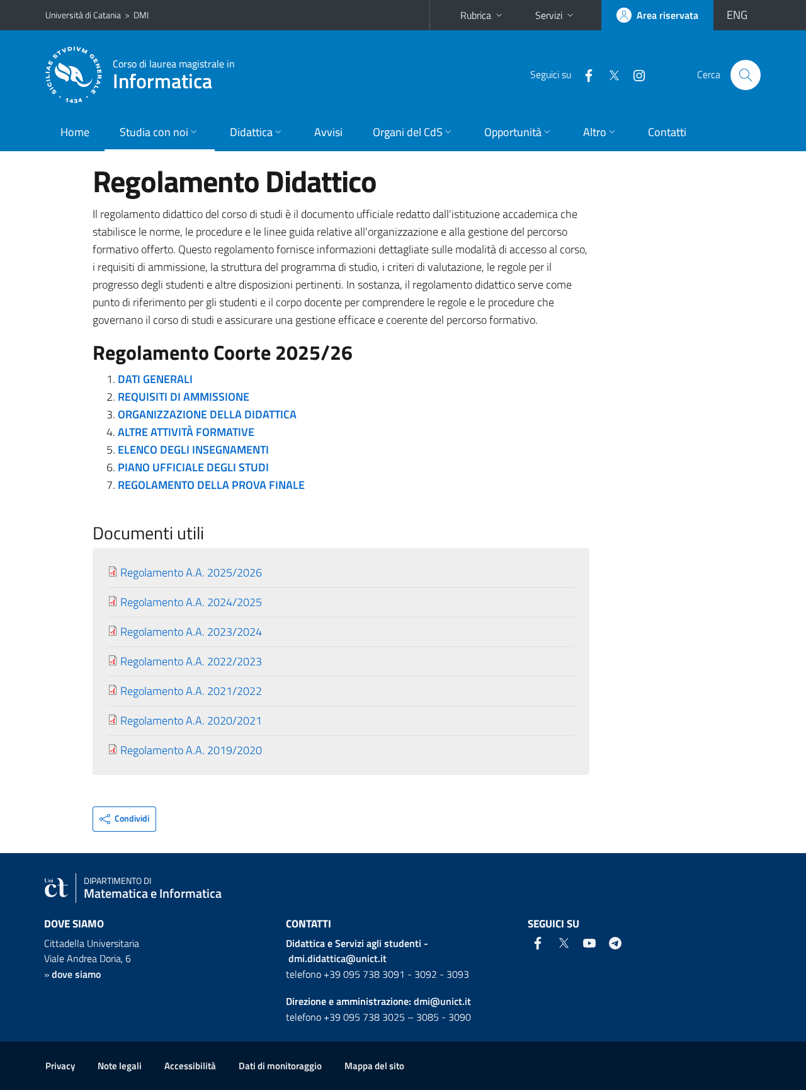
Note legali (120, 1065)
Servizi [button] (548, 15)
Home (74, 132)
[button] (124, 819)
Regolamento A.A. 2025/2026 (191, 572)
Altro (594, 132)
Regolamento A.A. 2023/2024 (191, 631)
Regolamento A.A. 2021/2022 (191, 690)
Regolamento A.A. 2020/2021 (191, 720)
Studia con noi (154, 132)
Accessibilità (190, 1065)
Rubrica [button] (475, 15)
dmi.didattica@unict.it (337, 958)
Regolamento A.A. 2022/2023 (191, 661)
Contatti (667, 132)
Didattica (251, 132)
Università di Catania (83, 14)
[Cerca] (745, 75)
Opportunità (513, 132)
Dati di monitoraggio (280, 1065)
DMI (141, 14)
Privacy (60, 1065)
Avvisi (328, 132)
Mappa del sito (374, 1065)
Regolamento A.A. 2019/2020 (191, 750)
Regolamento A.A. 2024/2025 (191, 602)
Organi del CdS (408, 132)
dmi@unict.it (442, 1001)
